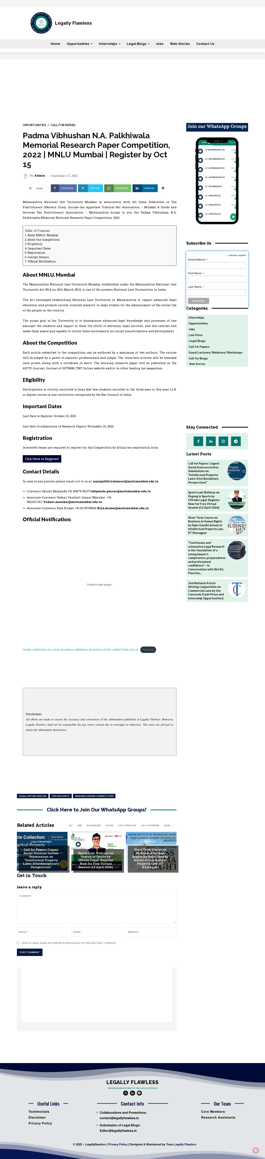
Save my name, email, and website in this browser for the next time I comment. (69, 942)
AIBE (79, 825)
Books (109, 825)
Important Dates (39, 248)
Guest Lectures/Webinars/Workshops (98, 846)
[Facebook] (198, 441)
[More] (163, 188)
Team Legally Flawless (181, 1144)
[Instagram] (223, 441)
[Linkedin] (211, 441)
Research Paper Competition (94, 796)
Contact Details (38, 257)
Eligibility (35, 244)
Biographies (94, 825)
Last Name (196, 287)
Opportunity (61, 796)
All (71, 825)
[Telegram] (236, 441)
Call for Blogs (127, 825)
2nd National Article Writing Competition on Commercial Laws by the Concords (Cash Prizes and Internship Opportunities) (206, 590)
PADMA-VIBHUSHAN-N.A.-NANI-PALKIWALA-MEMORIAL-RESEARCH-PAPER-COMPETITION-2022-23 (81, 649)
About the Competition (44, 239)
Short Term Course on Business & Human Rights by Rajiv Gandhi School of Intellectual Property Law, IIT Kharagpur (150, 858)
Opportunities (34, 125)
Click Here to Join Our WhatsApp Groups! (97, 810)
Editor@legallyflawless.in (118, 1130)
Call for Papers (63, 125)
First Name (196, 273)
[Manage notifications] (256, 1150)
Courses (150, 842)
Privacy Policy (117, 1144)
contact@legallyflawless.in (119, 1118)
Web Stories (195, 364)
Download (148, 649)
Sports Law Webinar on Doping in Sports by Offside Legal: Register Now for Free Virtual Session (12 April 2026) (95, 860)
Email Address (198, 259)
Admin (39, 175)
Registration (36, 252)
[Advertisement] (132, 88)
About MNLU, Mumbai (42, 235)
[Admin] (26, 176)
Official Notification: (42, 261)
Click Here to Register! (42, 459)
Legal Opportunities (32, 796)
